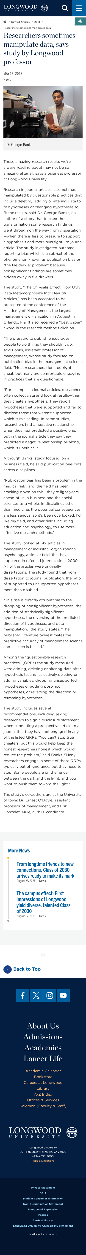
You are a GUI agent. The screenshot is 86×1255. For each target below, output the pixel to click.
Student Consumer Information (43, 1198)
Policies (43, 1215)
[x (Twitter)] (36, 995)
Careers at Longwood (43, 1082)
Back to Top (27, 969)
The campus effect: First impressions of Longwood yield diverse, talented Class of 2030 (43, 902)
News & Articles (20, 21)
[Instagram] (49, 995)
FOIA (43, 1193)
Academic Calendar (43, 1071)
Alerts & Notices (43, 1220)
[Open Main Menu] (79, 8)
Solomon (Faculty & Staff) (43, 1106)
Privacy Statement (43, 1187)
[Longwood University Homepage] (26, 8)
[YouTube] (63, 995)
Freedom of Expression (43, 1209)
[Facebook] (22, 995)
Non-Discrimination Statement (43, 1204)
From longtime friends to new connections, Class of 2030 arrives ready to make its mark (45, 869)
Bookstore (43, 1077)
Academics (43, 1047)
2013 (37, 21)
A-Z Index (43, 1094)
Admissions (43, 1036)
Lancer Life (43, 1058)
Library (43, 1088)
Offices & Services (43, 1100)
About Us (43, 1025)
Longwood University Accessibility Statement (43, 1225)
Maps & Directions (43, 1160)
